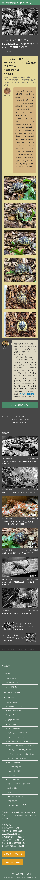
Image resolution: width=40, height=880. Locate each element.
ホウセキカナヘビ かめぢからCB (16, 805)
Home (4, 649)
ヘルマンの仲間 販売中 (20, 419)
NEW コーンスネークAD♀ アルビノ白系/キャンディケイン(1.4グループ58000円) (20, 523)
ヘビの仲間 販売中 (12, 801)
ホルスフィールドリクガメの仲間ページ (19, 741)
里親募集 (10, 792)
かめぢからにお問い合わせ (20, 405)
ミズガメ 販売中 (11, 775)
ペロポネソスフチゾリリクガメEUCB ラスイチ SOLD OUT (19, 462)
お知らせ (7, 673)
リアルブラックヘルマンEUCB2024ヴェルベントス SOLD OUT (25, 626)
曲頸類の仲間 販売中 (13, 788)
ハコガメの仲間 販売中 (14, 767)
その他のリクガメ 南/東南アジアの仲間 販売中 (21, 745)
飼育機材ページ (10, 697)
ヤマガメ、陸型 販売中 (14, 771)
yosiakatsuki (19, 877)
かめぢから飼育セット (13, 715)
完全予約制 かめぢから (16, 3)
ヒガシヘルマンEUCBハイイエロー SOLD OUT (19, 493)
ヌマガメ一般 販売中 (13, 779)
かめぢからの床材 (11, 702)
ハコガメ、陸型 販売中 (13, 762)
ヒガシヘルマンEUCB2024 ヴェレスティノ (17, 553)
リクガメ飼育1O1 (10, 687)
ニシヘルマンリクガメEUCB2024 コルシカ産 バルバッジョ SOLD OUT (14, 638)
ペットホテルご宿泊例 (12, 692)
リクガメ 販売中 (8, 51)
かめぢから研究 (11, 678)
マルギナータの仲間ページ (15, 737)
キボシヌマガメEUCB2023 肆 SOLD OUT (17, 613)
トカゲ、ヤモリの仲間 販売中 (15, 796)
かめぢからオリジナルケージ (15, 706)
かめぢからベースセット (13, 710)
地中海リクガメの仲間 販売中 (16, 758)
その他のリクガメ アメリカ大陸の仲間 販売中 (21, 754)
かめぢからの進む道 (12, 682)
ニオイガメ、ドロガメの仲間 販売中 (18, 784)
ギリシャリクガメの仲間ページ (17, 733)
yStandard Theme (9, 877)
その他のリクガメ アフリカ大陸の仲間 (19, 750)
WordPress (33, 877)
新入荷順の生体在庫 (19, 422)
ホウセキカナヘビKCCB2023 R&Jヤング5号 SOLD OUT (18, 583)
